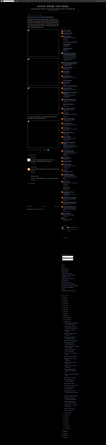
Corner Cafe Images (68, 67)
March (66, 425)
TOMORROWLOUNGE (68, 174)
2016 (64, 301)
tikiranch (65, 170)
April (65, 423)
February (66, 427)
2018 (64, 297)
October (66, 321)
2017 (64, 299)
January (66, 429)
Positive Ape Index (66, 282)
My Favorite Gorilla (67, 68)
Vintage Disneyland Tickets (69, 206)
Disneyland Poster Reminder (69, 203)
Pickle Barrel (64, 280)
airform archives (67, 36)
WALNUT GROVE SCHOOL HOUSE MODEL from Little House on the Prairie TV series (70, 146)
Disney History (66, 82)
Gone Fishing (66, 133)
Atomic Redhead (67, 44)
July (65, 416)
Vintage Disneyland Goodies (70, 202)
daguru (32, 167)
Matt (32, 157)
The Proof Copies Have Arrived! (69, 194)
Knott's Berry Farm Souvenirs (68, 278)
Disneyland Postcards (68, 104)
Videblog (63, 289)
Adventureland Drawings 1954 (70, 340)
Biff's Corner (64, 268)
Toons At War (66, 181)
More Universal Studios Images (71, 385)
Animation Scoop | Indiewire (70, 42)
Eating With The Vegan (67, 273)
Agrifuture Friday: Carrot (68, 109)
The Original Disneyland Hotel (68, 283)
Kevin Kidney (66, 128)
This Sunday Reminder (68, 171)
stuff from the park (53, 6)
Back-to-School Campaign (68, 215)
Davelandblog (66, 71)
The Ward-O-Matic (67, 161)
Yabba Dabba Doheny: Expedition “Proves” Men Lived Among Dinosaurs (70, 153)
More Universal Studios (69, 383)
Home (43, 206)
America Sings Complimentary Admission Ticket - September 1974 (69, 209)
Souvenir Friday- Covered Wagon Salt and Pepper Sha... (70, 371)
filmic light (65, 113)
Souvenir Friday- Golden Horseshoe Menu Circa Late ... (71, 392)
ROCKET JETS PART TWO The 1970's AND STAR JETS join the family (70, 177)
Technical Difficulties (68, 410)
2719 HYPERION (67, 31)
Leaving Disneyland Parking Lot (71, 395)
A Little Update (66, 45)
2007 (64, 433)
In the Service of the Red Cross (69, 199)
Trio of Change (66, 72)
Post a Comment (31, 183)
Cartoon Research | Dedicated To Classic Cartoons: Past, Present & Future (70, 64)
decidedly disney (67, 76)
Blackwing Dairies (66, 270)
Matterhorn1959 (73, 227)
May (65, 421)
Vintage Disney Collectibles (69, 197)
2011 (64, 311)
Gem (64, 105)
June (65, 418)
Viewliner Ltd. (66, 187)
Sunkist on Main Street (69, 408)
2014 (64, 305)
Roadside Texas (66, 188)
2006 (64, 435)
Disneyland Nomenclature (69, 99)
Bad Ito (63, 266)
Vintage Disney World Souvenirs (69, 290)
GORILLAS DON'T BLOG (69, 118)
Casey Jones (64, 271)
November (66, 319)
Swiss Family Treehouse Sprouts (70, 129)
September (67, 412)
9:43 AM (33, 180)
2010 (64, 313)
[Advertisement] (39, 195)
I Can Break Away (67, 123)
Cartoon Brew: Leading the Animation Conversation (69, 54)
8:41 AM (33, 163)
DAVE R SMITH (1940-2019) (69, 77)
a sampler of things (67, 33)
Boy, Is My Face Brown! (68, 219)
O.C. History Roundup (68, 150)
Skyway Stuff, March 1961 (68, 120)
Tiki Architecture (67, 164)
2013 (64, 307)
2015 (64, 303)
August (66, 414)
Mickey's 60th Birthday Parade (69, 89)
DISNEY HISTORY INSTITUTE (70, 86)
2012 (64, 309)
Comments (66, 259)
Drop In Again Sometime (69, 108)
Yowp (64, 218)
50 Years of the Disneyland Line (70, 100)
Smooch (65, 49)
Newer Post (30, 206)
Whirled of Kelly (67, 213)
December (66, 317)
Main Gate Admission (68, 132)
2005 (64, 437)
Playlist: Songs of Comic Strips (69, 124)
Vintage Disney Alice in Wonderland (68, 192)
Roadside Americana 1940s (70, 356)
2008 (64, 431)
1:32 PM (33, 172)
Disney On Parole (67, 88)
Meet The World (67, 136)
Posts (64, 256)
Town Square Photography (67, 287)
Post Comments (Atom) (39, 209)
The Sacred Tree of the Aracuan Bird (70, 285)
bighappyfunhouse (67, 48)
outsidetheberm (67, 158)
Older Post (56, 206)
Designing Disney (67, 80)
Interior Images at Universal (70, 377)
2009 (64, 315)
